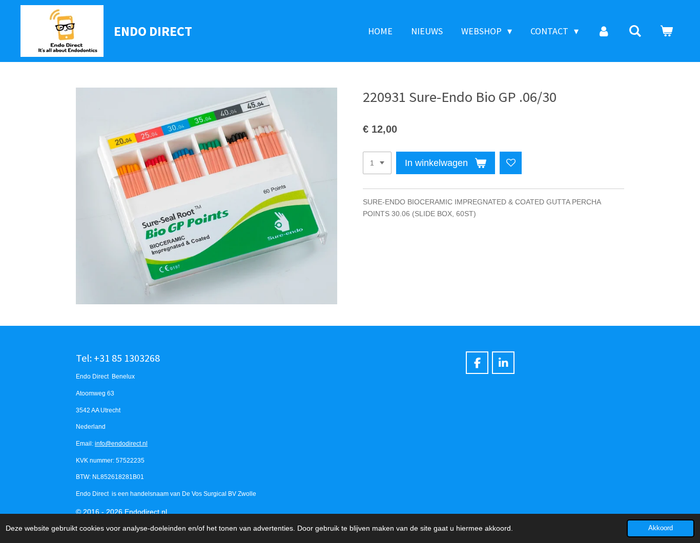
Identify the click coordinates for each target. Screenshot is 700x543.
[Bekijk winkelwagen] (666, 31)
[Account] (603, 31)
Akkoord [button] (660, 528)
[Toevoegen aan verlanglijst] (511, 163)
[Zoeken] (635, 31)
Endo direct (153, 31)
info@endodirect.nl (121, 443)
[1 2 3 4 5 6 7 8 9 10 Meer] (377, 163)
